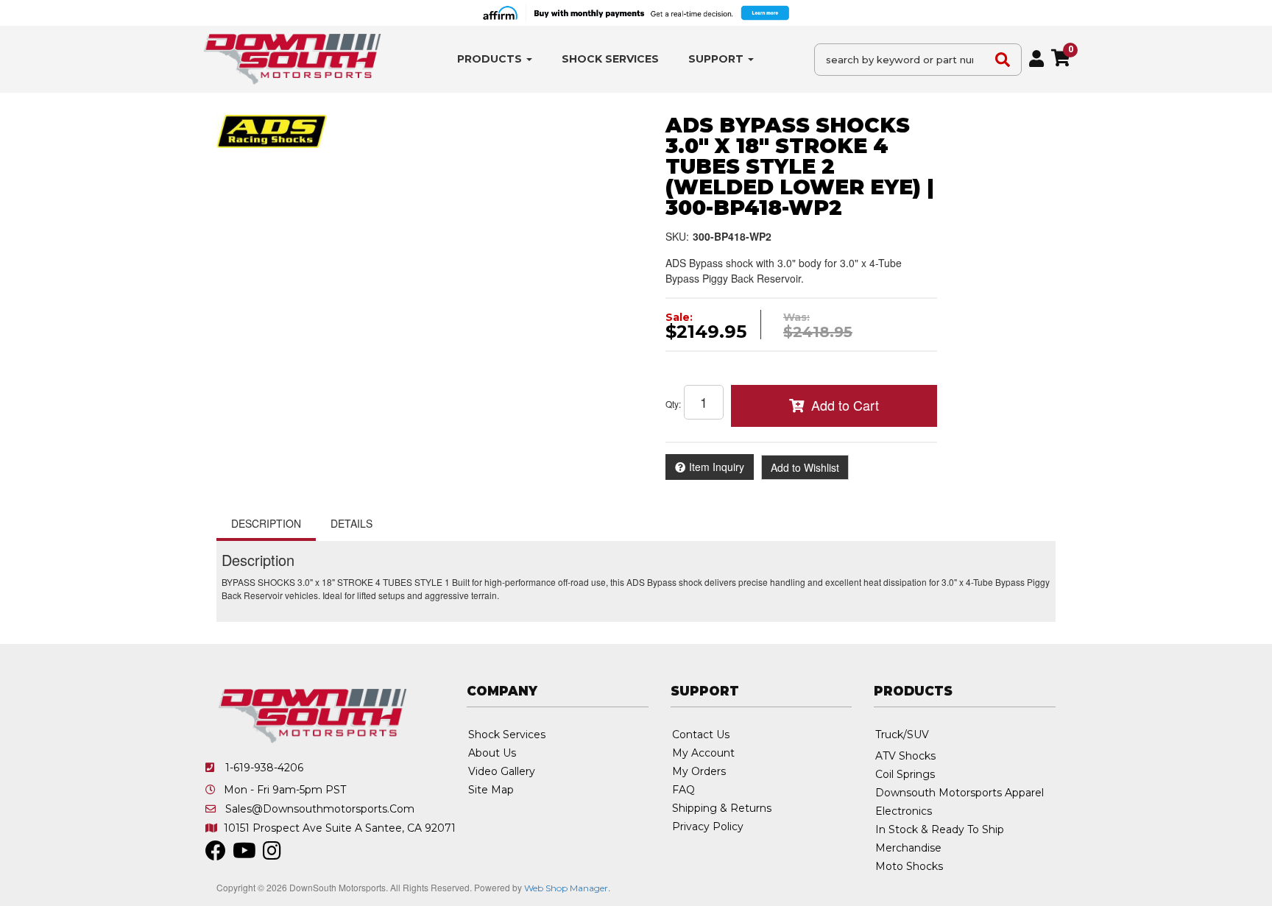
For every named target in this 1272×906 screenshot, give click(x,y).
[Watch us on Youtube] (244, 854)
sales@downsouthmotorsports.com (319, 808)
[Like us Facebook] (215, 854)
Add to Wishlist (805, 467)
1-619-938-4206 (264, 767)
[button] (494, 59)
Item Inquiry (716, 466)
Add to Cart (845, 404)
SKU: (677, 236)
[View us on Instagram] (272, 854)
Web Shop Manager (566, 887)
